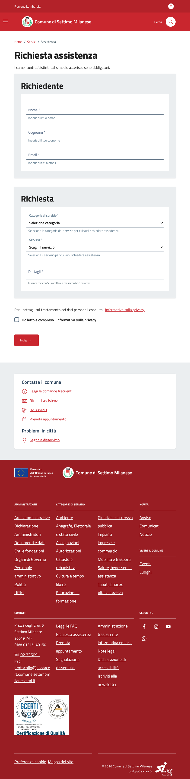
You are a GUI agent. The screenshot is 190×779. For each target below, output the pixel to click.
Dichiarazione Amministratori (27, 530)
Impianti (105, 534)
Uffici (19, 593)
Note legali (107, 651)
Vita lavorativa (110, 593)
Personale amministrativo (27, 572)
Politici (20, 584)
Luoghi (145, 572)
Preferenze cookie (30, 762)
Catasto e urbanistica (65, 563)
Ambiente (64, 517)
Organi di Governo (30, 559)
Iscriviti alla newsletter (107, 680)
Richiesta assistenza (73, 634)
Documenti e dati (29, 542)
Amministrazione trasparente (113, 630)
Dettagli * (35, 271)
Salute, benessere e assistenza (115, 572)
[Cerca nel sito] (171, 22)
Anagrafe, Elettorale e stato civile (73, 530)
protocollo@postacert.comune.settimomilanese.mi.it (32, 674)
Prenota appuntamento (69, 647)
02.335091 (30, 655)
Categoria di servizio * (44, 216)
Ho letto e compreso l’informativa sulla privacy (59, 320)
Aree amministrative (32, 517)
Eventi (145, 564)
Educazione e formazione (67, 597)
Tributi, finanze (110, 584)
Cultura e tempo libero (70, 580)
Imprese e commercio (107, 546)
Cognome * (36, 132)
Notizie (145, 534)
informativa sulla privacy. (125, 309)
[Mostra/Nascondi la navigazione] (5, 21)
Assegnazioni (67, 542)
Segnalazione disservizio (67, 663)
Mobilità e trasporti (114, 559)
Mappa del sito (60, 762)
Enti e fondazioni (29, 551)
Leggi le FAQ (66, 626)
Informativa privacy (115, 643)
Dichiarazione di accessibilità (112, 663)
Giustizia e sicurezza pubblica (115, 521)
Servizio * (35, 240)
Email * (34, 155)
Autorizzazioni (68, 551)
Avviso (145, 517)
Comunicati (149, 526)
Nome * (34, 110)
